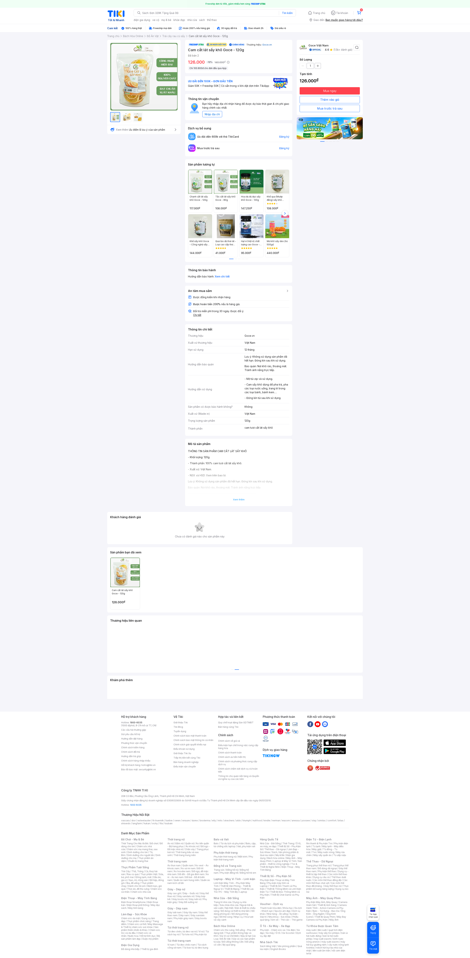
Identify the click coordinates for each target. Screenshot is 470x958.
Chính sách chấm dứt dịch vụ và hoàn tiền (238, 770)
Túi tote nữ (187, 934)
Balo (216, 843)
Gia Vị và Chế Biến (229, 936)
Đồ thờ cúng (226, 916)
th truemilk (158, 820)
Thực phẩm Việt (148, 874)
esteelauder (144, 820)
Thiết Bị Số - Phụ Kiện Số (275, 876)
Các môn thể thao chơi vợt (327, 881)
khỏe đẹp (179, 19)
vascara (125, 820)
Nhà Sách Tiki (269, 942)
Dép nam (184, 915)
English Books (278, 949)
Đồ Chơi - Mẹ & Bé (132, 839)
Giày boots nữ (179, 899)
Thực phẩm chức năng (139, 921)
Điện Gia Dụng (130, 945)
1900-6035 (136, 722)
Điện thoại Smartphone (133, 902)
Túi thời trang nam (179, 940)
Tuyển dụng (179, 731)
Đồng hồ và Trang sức (228, 865)
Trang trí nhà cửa (222, 902)
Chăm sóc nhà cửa (141, 891)
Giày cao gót (174, 893)
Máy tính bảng (135, 908)
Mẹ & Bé (280, 855)
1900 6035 (136, 805)
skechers (229, 820)
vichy (155, 823)
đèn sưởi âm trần (321, 950)
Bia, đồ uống (132, 883)
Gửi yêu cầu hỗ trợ (130, 734)
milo (220, 820)
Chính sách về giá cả (229, 740)
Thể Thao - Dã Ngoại (319, 861)
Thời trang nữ (176, 839)
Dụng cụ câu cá (321, 877)
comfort (332, 820)
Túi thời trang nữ (178, 927)
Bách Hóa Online (224, 926)
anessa (296, 820)
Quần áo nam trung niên (186, 880)
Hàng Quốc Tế (269, 839)
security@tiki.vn (147, 769)
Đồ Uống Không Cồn (232, 941)
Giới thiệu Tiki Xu (182, 753)
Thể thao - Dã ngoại (275, 849)
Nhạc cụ (238, 916)
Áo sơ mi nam (188, 868)
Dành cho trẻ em (137, 886)
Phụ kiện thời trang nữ (225, 856)
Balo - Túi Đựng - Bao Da (326, 911)
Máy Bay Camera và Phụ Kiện (326, 918)
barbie (169, 820)
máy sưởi (311, 930)
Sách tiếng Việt (268, 946)
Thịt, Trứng (137, 871)
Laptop (243, 891)
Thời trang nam (177, 861)
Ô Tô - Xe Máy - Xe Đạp (275, 926)
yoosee (305, 820)
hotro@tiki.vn (148, 765)
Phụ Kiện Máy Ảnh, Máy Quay (321, 902)
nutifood (257, 820)
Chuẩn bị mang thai (138, 861)
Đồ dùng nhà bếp (130, 949)
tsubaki (169, 823)
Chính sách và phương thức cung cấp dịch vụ (237, 763)
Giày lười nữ (195, 899)
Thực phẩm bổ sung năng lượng (327, 887)
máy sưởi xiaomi (330, 941)
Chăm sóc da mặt (130, 918)
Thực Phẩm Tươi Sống (135, 867)
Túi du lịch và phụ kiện (232, 843)
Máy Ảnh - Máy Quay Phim (323, 898)
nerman (276, 820)
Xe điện (291, 930)
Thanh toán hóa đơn (270, 908)
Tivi (314, 852)
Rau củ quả (133, 874)
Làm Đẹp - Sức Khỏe (134, 914)
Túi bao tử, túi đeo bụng (195, 947)
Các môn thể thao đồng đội (327, 880)
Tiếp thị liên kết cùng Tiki (186, 757)
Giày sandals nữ (185, 896)
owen (177, 820)
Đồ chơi (154, 843)
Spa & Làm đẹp (282, 911)
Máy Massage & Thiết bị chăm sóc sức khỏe (142, 925)
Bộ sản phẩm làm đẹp (140, 937)
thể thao (212, 19)
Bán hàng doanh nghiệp (186, 762)
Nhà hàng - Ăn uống (277, 913)
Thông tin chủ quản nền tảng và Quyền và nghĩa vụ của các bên (238, 777)
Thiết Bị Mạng (232, 889)
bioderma (205, 820)
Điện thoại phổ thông (138, 905)
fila (161, 823)
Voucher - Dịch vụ (271, 904)
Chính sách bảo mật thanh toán (189, 735)
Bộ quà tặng (229, 944)
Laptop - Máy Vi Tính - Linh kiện (234, 879)
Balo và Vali (221, 839)
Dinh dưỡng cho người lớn (140, 855)
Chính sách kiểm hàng (132, 747)
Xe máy (270, 933)
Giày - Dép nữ (176, 889)
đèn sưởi (322, 930)
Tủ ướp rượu (339, 855)
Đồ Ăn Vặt (225, 938)
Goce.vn (267, 44)
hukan (147, 823)
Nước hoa (133, 936)
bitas (340, 820)
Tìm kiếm (287, 12)
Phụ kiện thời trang (226, 852)
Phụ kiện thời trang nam (233, 858)
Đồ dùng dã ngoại (327, 868)
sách (202, 19)
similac (322, 820)
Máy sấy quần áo (322, 855)
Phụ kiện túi (201, 934)
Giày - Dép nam (177, 908)
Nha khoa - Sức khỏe (279, 916)
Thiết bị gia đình (149, 949)
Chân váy (190, 849)
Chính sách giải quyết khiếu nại (189, 744)
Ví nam (171, 944)
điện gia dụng (142, 19)
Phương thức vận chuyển (134, 743)
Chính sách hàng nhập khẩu (135, 760)
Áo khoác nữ (192, 846)
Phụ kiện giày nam (183, 918)
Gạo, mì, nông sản (138, 880)
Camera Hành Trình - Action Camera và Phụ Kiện (326, 908)
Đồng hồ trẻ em (248, 872)
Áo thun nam (174, 865)
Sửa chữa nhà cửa (229, 905)
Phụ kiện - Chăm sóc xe (272, 930)
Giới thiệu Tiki (180, 722)
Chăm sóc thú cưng (224, 930)
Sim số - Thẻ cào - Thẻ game (287, 919)
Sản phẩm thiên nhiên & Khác (139, 928)
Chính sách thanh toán (230, 752)
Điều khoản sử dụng (184, 749)
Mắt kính (242, 856)
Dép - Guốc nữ (190, 893)
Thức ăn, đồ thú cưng (138, 889)
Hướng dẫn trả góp (131, 756)
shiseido (126, 823)
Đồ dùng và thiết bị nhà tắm (235, 911)
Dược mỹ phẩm (150, 938)
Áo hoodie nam (182, 871)
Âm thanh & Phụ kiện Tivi (319, 843)
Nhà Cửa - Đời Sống (226, 898)
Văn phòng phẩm (287, 946)
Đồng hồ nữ (232, 869)
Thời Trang (288, 843)
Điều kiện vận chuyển (184, 766)
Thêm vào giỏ (329, 99)
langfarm (137, 823)
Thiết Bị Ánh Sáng (327, 905)
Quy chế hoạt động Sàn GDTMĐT (236, 722)
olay (314, 820)
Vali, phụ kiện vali (246, 846)
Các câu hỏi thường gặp (133, 729)
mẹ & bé (166, 19)
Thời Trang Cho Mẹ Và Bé (134, 843)
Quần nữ (189, 843)
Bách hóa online (275, 858)
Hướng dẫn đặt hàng (131, 738)
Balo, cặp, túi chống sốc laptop (235, 845)
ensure (186, 820)
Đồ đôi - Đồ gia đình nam (191, 874)
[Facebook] (310, 724)
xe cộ (155, 19)
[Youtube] (318, 724)
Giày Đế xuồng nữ (188, 902)
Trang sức (219, 869)
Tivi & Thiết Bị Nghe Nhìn (278, 865)
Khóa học (288, 908)
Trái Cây (125, 871)
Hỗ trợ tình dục (147, 936)
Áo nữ (170, 843)
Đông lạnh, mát (143, 877)
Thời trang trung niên (185, 855)
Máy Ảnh (334, 919)
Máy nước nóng (326, 852)
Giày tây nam (190, 912)
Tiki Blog (178, 727)
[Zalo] (325, 724)
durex (195, 820)
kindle (267, 820)
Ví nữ (201, 931)
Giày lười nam (174, 912)
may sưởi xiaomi (322, 938)
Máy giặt (316, 849)
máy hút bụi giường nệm (325, 943)
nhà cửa (192, 19)
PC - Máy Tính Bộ (228, 891)
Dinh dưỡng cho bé (137, 852)
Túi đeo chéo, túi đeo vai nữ (182, 931)
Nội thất (229, 908)
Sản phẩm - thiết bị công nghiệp (281, 862)
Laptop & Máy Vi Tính (284, 861)
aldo (238, 820)
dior (133, 820)
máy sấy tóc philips (329, 933)
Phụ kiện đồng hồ (229, 872)
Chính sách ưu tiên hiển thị (232, 757)
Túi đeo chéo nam (186, 944)
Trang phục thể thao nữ (318, 865)
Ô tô (278, 933)
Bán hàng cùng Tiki (228, 727)
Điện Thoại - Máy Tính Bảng (139, 898)
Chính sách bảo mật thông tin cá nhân (193, 740)
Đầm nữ (179, 843)
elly (214, 820)
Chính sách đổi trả (130, 751)
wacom (286, 820)
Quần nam (187, 865)
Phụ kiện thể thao (327, 871)
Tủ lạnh (316, 846)
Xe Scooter (288, 933)
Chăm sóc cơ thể (137, 924)
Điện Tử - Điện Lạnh (319, 839)
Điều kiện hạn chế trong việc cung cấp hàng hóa (238, 747)
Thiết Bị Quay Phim (325, 916)
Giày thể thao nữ (332, 886)
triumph (247, 820)
